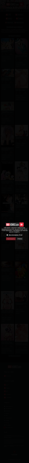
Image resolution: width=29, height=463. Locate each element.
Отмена (20, 238)
